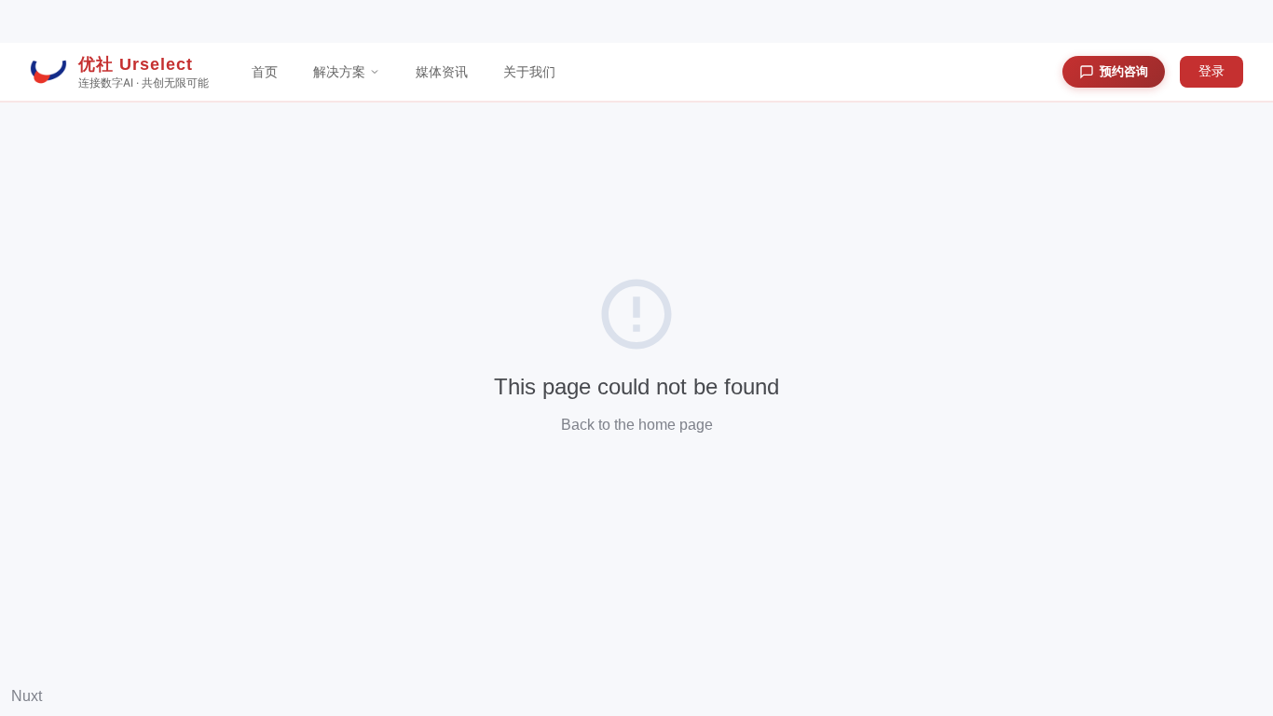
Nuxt (26, 696)
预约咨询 (1124, 70)
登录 (1211, 70)
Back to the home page (637, 425)
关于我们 (529, 71)
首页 (265, 71)
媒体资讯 (442, 71)
